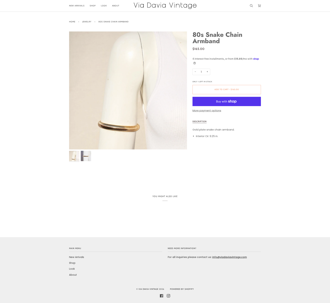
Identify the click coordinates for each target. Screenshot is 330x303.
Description (199, 121)
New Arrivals (76, 257)
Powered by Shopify (182, 289)
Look (72, 268)
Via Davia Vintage (148, 289)
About (73, 275)
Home (72, 21)
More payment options (206, 110)
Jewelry (86, 21)
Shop (72, 263)
